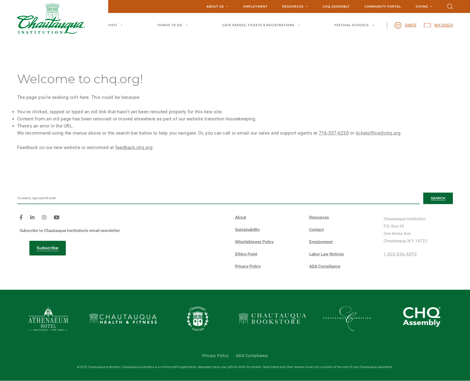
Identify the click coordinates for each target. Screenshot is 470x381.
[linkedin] (32, 217)
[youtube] (56, 217)
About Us (215, 6)
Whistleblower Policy (254, 242)
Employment (255, 6)
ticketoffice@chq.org (378, 133)
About (240, 217)
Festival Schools (351, 25)
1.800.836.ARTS (400, 254)
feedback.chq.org (134, 147)
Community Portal (382, 6)
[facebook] (21, 217)
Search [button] (438, 198)
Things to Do (169, 25)
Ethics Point (246, 254)
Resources (293, 6)
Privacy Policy (248, 266)
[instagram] (44, 217)
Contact (316, 229)
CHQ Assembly (336, 6)
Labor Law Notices (326, 254)
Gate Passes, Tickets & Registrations (258, 25)
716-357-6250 (334, 133)
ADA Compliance (324, 266)
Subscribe (48, 247)
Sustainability (247, 229)
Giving (422, 6)
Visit (112, 25)
